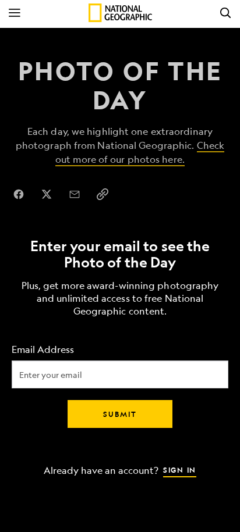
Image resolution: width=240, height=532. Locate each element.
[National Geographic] (120, 12)
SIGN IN (179, 469)
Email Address (43, 349)
